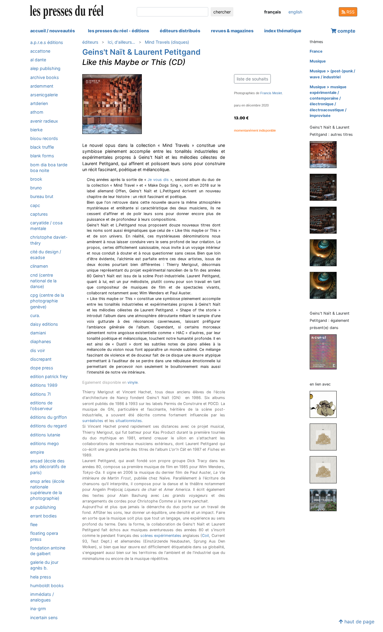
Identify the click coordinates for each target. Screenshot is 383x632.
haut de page (358, 622)
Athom (36, 112)
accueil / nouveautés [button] (52, 30)
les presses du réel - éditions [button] (118, 30)
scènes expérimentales (160, 535)
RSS (350, 11)
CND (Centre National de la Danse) (43, 280)
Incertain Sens (44, 617)
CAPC (35, 205)
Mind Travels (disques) (167, 42)
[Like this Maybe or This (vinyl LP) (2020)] (325, 154)
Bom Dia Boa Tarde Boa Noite (48, 167)
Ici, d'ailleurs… (121, 42)
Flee (33, 524)
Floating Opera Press (44, 536)
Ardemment (41, 86)
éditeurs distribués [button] (180, 30)
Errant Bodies (43, 515)
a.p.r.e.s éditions (46, 42)
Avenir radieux (44, 121)
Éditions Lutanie (45, 434)
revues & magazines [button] (232, 30)
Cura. (35, 315)
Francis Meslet (271, 93)
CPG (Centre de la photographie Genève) (47, 301)
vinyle (132, 382)
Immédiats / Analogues (42, 597)
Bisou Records (44, 138)
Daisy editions (44, 324)
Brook (36, 179)
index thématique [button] (282, 30)
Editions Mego (44, 443)
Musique (318, 61)
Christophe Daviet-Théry (49, 240)
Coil (205, 535)
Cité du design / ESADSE (45, 254)
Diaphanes (40, 341)
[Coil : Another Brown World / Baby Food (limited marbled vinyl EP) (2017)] (325, 436)
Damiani (38, 332)
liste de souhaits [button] (252, 78)
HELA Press (40, 576)
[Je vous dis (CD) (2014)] (325, 285)
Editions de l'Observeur (41, 405)
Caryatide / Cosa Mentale (46, 225)
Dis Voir (37, 350)
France (316, 51)
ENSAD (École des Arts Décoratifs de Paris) (48, 466)
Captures (39, 214)
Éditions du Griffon (48, 417)
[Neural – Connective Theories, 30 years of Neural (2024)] (325, 351)
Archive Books (44, 77)
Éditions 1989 (43, 385)
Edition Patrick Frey (49, 376)
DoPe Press (41, 367)
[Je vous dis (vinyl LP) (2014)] (325, 252)
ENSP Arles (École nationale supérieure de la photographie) (47, 490)
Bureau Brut (41, 196)
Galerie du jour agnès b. (44, 565)
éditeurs (90, 42)
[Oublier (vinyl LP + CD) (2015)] (325, 187)
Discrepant (40, 359)
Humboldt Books (47, 585)
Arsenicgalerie (44, 94)
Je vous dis (158, 179)
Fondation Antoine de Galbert (47, 550)
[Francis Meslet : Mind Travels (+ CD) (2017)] (325, 499)
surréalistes (92, 420)
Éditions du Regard (48, 426)
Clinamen (39, 266)
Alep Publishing (45, 68)
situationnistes (128, 420)
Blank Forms (42, 156)
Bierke (36, 129)
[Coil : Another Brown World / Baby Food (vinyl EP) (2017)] (325, 469)
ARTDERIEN (39, 103)
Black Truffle (42, 147)
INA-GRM (38, 608)
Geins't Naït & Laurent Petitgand (141, 52)
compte (345, 31)
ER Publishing (43, 507)
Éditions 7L (40, 394)
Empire (37, 452)
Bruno (36, 187)
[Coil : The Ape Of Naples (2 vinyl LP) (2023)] (325, 404)
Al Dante (38, 59)
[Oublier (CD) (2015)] (325, 219)
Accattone (40, 51)
